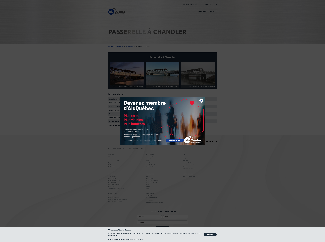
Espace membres (174, 140)
